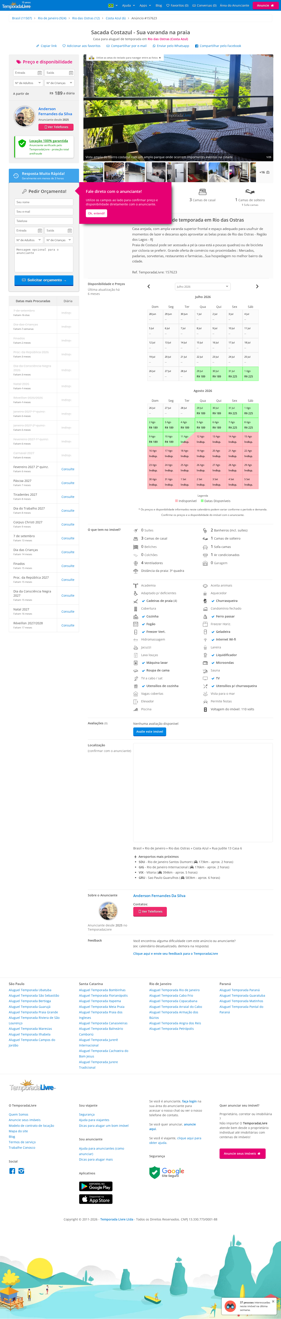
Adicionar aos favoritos (83, 46)
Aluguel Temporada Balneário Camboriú (101, 1031)
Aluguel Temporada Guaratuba (242, 995)
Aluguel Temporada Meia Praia (101, 1007)
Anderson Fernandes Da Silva (159, 895)
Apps (144, 5)
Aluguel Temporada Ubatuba (30, 990)
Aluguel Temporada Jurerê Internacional (98, 1042)
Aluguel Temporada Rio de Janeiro (174, 990)
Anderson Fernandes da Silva (55, 111)
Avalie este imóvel (149, 731)
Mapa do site (18, 1131)
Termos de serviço (22, 1142)
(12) (86, 18)
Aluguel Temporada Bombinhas (102, 990)
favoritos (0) (179, 5)
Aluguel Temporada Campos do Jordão (32, 1042)
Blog (159, 5)
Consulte (67, 469)
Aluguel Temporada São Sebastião (34, 995)
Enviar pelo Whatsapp (173, 46)
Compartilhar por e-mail (128, 46)
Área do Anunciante (234, 5)
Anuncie (263, 5)
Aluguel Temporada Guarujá (29, 1007)
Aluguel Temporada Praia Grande (33, 1012)
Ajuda (127, 5)
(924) (52, 18)
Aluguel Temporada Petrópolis (171, 1028)
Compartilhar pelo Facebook (220, 46)
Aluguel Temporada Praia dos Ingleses (100, 1015)
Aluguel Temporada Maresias (30, 1028)
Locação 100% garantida (48, 140)
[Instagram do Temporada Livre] (22, 1172)
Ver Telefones (58, 127)
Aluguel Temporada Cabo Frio (171, 995)
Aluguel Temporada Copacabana (173, 1001)
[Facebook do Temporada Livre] (13, 1172)
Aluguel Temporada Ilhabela (29, 1034)
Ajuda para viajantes (94, 1120)
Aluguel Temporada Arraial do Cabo (175, 1007)
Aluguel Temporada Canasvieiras (103, 1023)
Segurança (87, 1114)
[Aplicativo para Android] (96, 1190)
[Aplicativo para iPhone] (96, 1203)
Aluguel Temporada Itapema (100, 1001)
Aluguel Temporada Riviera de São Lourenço (34, 1020)
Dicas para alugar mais (96, 1159)
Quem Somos (18, 1114)
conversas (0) (206, 5)
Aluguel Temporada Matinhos (241, 1001)
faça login (189, 1101)
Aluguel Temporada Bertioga (30, 1001)
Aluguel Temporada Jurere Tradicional (98, 1065)
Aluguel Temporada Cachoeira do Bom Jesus (103, 1053)
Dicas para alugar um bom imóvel (104, 1125)
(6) (116, 18)
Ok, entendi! (96, 213)
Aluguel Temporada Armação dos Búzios (173, 1015)
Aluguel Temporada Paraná (240, 990)
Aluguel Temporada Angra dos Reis (175, 1023)
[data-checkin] (28, 72)
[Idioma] (113, 5)
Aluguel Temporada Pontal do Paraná (241, 1009)
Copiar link (48, 46)
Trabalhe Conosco (22, 1147)
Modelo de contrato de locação (31, 1125)
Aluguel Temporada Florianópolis (103, 995)
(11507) (22, 18)
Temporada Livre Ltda (116, 1219)
